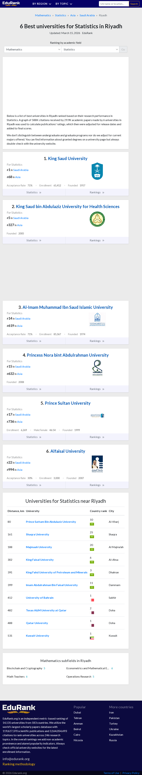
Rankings (95, 192)
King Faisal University (40, 559)
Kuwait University (37, 635)
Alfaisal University (65, 451)
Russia (113, 740)
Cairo (77, 734)
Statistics (60, 15)
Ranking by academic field (65, 42)
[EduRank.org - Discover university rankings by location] (11, 3)
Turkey (113, 723)
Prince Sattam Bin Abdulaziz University (51, 521)
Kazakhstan (116, 734)
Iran (111, 712)
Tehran (78, 718)
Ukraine (114, 729)
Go (123, 49)
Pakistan (114, 718)
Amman (78, 723)
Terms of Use (111, 772)
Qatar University (37, 623)
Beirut (77, 729)
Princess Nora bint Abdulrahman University (66, 355)
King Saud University (65, 158)
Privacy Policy (130, 772)
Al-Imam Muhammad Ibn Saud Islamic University (65, 307)
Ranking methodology (19, 764)
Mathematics (43, 15)
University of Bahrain (40, 597)
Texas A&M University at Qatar (46, 610)
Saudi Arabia (87, 15)
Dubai (77, 712)
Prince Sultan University (66, 403)
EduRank (87, 33)
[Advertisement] (33, 86)
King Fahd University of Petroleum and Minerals (56, 572)
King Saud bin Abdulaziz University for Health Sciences (65, 206)
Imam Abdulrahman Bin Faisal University (52, 585)
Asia (73, 15)
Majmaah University (39, 547)
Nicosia (78, 740)
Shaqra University (37, 534)
